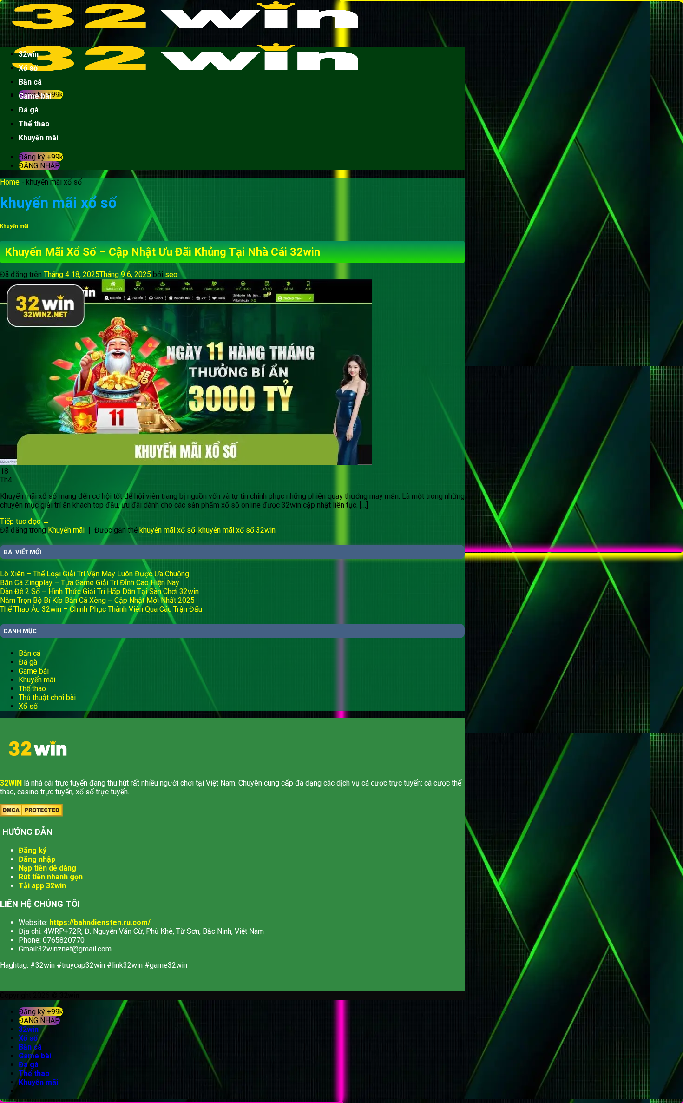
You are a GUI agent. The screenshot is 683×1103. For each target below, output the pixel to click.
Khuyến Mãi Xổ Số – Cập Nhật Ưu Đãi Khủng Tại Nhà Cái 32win (162, 251)
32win (29, 54)
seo (171, 274)
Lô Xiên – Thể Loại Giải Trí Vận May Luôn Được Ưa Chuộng (94, 573)
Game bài (35, 96)
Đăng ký (32, 850)
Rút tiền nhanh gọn (51, 876)
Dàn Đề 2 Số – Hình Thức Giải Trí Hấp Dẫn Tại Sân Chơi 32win (99, 591)
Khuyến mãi (38, 137)
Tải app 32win (42, 885)
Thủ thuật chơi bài (47, 697)
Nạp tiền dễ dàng (47, 868)
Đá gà (29, 110)
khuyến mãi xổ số (167, 530)
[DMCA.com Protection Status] (31, 814)
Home (10, 182)
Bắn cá (30, 82)
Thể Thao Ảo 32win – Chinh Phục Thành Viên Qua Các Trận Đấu (101, 609)
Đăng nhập (37, 859)
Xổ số (28, 68)
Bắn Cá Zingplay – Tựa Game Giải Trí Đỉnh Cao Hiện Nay (89, 582)
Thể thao (34, 123)
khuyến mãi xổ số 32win (237, 530)
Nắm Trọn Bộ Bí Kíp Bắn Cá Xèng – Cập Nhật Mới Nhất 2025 (97, 600)
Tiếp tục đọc (25, 521)
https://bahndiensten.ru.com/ (100, 922)
